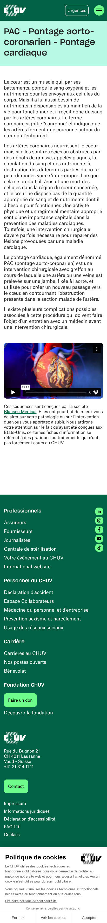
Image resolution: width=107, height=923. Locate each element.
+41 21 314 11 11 (19, 766)
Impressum (15, 803)
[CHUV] (15, 10)
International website (27, 566)
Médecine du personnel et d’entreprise (46, 610)
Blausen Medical (20, 411)
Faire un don (22, 700)
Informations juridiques (27, 811)
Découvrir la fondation (28, 712)
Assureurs (15, 522)
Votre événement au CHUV (34, 557)
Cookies (12, 834)
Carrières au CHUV (25, 653)
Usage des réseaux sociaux (33, 627)
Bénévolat (15, 671)
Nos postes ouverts (25, 662)
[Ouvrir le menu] (99, 10)
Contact (16, 786)
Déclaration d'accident (28, 592)
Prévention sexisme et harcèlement (42, 618)
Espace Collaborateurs (29, 601)
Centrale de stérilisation (30, 549)
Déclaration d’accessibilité (29, 819)
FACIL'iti (12, 826)
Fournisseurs (18, 531)
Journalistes (17, 540)
